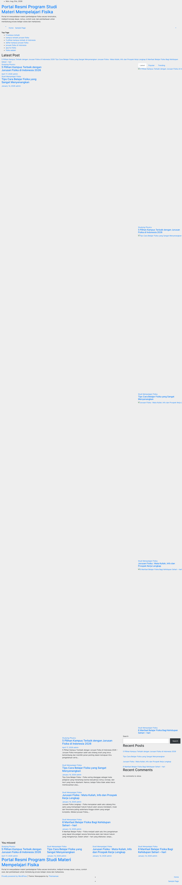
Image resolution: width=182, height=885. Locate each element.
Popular (151, 65)
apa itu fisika (11, 48)
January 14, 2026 (9, 86)
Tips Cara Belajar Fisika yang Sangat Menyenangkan (19, 81)
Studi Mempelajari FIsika (11, 76)
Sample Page (20, 28)
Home (11, 28)
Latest (142, 65)
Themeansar (53, 876)
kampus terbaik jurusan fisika (17, 38)
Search (125, 736)
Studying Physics (8, 64)
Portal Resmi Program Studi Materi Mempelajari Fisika (29, 9)
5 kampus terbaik (13, 35)
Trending (161, 65)
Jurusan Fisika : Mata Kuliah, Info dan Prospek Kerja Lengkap (156, 564)
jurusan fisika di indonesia (16, 45)
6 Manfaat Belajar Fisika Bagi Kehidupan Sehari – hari (86, 824)
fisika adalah (11, 50)
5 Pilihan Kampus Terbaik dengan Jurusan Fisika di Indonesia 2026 (21, 69)
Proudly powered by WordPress (14, 876)
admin (15, 74)
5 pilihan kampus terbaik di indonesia (20, 40)
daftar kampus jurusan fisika (17, 43)
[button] (5, 27)
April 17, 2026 (7, 74)
